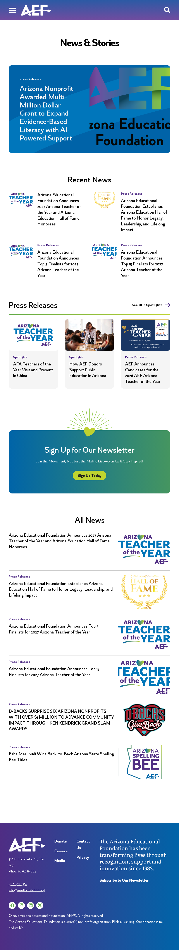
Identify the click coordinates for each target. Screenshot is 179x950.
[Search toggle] (167, 10)
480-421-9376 (18, 883)
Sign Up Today (89, 475)
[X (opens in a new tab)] (39, 905)
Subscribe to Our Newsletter (124, 880)
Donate (60, 841)
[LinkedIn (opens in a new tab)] (30, 905)
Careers (61, 850)
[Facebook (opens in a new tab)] (12, 905)
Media (59, 860)
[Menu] (12, 10)
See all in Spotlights (147, 305)
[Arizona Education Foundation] (36, 10)
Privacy (82, 857)
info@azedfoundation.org (27, 890)
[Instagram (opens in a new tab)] (21, 905)
